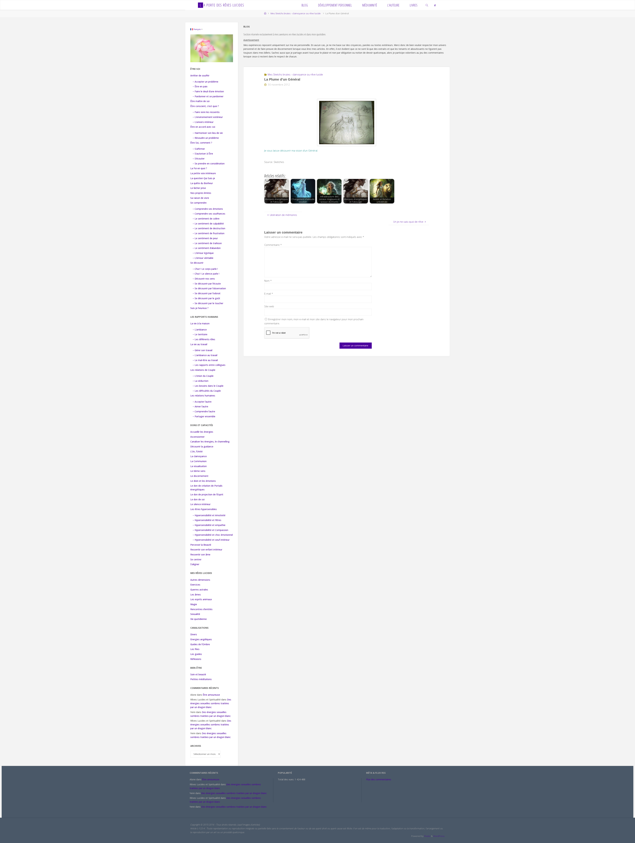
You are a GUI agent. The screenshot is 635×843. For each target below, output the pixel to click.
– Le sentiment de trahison (207, 243)
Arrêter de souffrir (199, 75)
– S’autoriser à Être (203, 153)
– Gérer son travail (202, 350)
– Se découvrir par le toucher (208, 303)
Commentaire (273, 244)
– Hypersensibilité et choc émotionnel (213, 534)
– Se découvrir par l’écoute (207, 283)
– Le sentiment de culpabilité (208, 223)
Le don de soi (197, 499)
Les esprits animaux (201, 599)
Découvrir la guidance (201, 446)
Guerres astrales (199, 589)
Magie (193, 604)
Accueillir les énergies (201, 431)
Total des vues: (286, 779)
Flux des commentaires (378, 779)
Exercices (195, 584)
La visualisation (198, 466)
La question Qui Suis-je (202, 178)
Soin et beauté (198, 674)
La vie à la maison (200, 323)
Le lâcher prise (198, 188)
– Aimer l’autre (200, 406)
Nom (268, 280)
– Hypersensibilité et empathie (209, 525)
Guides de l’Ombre (200, 644)
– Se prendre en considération (209, 163)
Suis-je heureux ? (199, 308)
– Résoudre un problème (206, 137)
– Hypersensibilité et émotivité (209, 515)
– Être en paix (200, 86)
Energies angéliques (201, 639)
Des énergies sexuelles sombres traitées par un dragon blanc (210, 703)
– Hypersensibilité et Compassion (210, 530)
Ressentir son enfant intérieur (206, 549)
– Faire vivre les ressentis (206, 112)
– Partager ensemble (204, 416)
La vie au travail (198, 344)
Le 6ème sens (197, 471)
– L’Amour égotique (203, 253)
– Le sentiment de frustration (208, 233)
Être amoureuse (211, 694)
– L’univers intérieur (203, 122)
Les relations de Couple (202, 369)
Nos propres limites (200, 193)
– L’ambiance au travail (205, 355)
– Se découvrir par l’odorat (206, 293)
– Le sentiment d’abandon (207, 248)
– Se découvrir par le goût (206, 298)
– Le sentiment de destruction (209, 228)
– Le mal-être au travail (205, 360)
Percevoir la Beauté (200, 544)
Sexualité (195, 614)
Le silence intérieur (200, 504)
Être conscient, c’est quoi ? (204, 106)
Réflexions (195, 659)
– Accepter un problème (205, 81)
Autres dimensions (200, 579)
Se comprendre (198, 202)
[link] (427, 5)
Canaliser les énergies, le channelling (210, 441)
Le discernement (199, 476)
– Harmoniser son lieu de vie (208, 132)
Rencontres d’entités (201, 609)
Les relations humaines (202, 395)
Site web (269, 306)
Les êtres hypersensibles (203, 509)
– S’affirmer (199, 148)
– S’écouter (199, 158)
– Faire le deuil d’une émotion (208, 91)
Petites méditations (201, 679)
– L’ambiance (200, 329)
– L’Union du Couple (203, 375)
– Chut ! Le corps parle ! (205, 268)
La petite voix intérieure (203, 173)
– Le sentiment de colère (206, 218)
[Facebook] (435, 5)
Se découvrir (196, 262)
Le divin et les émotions (203, 480)
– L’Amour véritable (203, 258)
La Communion (198, 461)
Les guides (196, 654)
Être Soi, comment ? (201, 142)
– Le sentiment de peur (205, 238)
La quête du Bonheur (201, 183)
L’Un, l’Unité (196, 451)
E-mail (268, 293)
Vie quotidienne (198, 619)
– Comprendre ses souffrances (209, 213)
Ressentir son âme (200, 554)
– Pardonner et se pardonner (208, 96)
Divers (193, 634)
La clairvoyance (198, 456)
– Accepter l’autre (202, 401)
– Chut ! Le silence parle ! (206, 273)
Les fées (194, 649)
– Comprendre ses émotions (208, 208)
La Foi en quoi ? (198, 168)
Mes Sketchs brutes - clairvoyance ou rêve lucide (296, 13)
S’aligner (194, 564)
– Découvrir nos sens (204, 278)
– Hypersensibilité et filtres (207, 520)
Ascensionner (197, 436)
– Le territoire (200, 334)
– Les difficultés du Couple (207, 390)
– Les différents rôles (204, 339)
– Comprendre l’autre (204, 411)
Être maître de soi (200, 101)
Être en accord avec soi (202, 126)
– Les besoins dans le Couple (208, 385)
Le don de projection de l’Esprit (206, 494)
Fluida (426, 836)
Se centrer (195, 559)
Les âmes (195, 594)
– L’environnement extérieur (208, 117)
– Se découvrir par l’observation (209, 288)
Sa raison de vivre (199, 197)
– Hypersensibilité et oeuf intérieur (211, 539)
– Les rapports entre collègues (209, 365)
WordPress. (439, 836)
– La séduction (200, 380)
